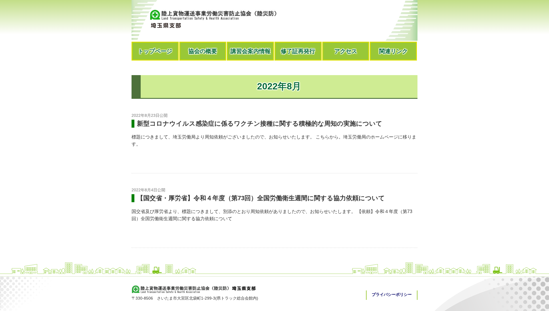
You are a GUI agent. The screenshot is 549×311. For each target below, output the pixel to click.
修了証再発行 (298, 51)
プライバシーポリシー (392, 294)
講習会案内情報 (250, 51)
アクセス (345, 51)
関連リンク (393, 51)
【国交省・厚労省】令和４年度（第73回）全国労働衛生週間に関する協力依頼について (261, 198)
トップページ (155, 51)
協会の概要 (202, 51)
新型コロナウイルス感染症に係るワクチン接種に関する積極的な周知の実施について (259, 123)
